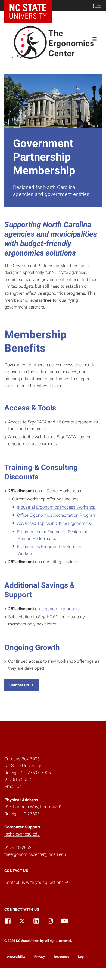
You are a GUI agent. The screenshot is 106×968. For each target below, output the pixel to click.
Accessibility (16, 957)
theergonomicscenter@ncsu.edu (35, 854)
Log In (83, 957)
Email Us (13, 786)
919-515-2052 (18, 847)
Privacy (39, 957)
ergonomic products (60, 608)
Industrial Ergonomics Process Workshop (56, 507)
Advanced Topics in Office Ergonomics (54, 523)
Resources (61, 957)
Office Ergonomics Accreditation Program (56, 515)
